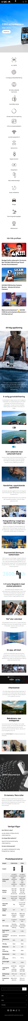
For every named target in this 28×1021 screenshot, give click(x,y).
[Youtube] (14, 1011)
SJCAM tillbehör (9, 734)
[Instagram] (19, 1011)
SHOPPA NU (6, 31)
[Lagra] (26, 2)
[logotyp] (7, 2)
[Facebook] (8, 1011)
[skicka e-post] (24, 988)
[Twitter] (11, 1011)
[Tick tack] (17, 1011)
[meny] (2, 2)
